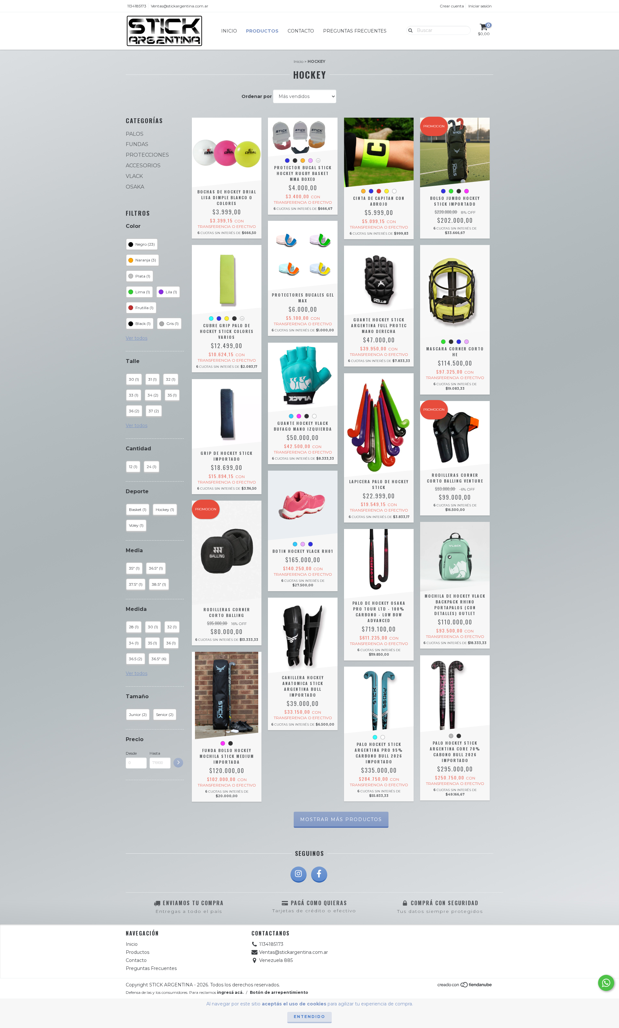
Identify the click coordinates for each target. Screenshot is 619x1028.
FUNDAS (137, 144)
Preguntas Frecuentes (355, 31)
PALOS (134, 134)
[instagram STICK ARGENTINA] (298, 874)
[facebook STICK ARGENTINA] (319, 874)
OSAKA (135, 187)
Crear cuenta (452, 6)
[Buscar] (409, 30)
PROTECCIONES (147, 155)
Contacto (301, 31)
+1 (318, 160)
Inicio (229, 31)
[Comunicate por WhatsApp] (606, 983)
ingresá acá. (230, 992)
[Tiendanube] (465, 986)
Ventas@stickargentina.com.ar (179, 6)
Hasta (155, 753)
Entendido (309, 1016)
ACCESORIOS (143, 165)
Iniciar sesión (480, 6)
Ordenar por (256, 96)
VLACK (134, 176)
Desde (131, 753)
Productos (262, 31)
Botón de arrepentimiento (279, 992)
